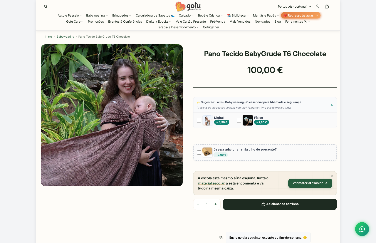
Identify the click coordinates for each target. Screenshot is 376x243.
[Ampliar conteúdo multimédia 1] (112, 115)
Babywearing (65, 36)
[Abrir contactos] (362, 229)
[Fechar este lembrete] (332, 176)
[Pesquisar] (45, 6)
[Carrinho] (327, 6)
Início (48, 36)
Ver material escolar (308, 183)
